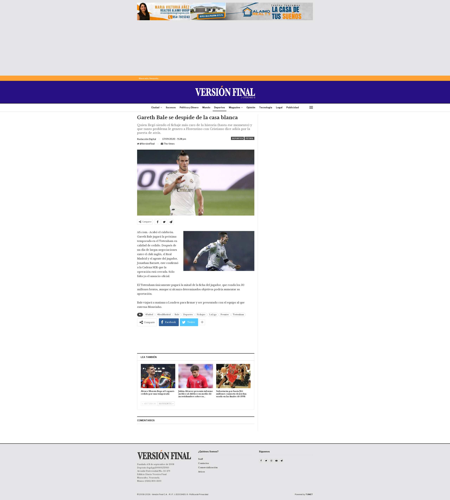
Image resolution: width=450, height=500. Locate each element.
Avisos (201, 471)
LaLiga (213, 314)
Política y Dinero (189, 107)
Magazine (234, 107)
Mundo (206, 107)
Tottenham (238, 314)
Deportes (219, 107)
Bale (177, 314)
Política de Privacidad (198, 494)
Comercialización (208, 467)
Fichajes (201, 314)
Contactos (203, 463)
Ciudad (155, 107)
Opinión (250, 107)
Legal (279, 107)
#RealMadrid (164, 314)
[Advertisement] (225, 46)
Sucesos (171, 107)
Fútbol (249, 138)
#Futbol (149, 314)
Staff (200, 459)
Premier (225, 314)
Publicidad (292, 107)
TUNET (309, 494)
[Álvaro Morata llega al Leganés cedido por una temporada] (158, 376)
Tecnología (265, 107)
